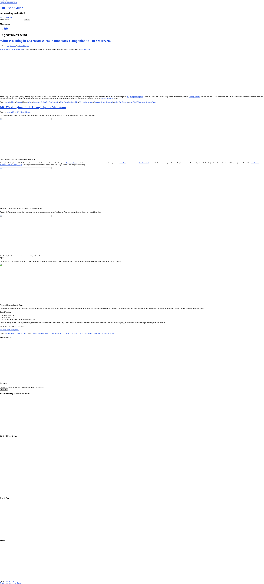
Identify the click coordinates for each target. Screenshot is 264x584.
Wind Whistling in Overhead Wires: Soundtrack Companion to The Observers (55, 41)
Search (2, 20)
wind (131, 102)
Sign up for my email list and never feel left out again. (17, 387)
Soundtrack (109, 102)
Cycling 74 (44, 102)
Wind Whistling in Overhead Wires (11, 49)
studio (116, 102)
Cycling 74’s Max (194, 97)
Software (19, 102)
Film (61, 102)
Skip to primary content (7, 1)
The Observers (85, 49)
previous (136, 97)
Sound (103, 102)
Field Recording (54, 102)
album (30, 102)
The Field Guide (11, 8)
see (128, 97)
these (131, 97)
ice (61, 333)
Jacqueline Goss (69, 102)
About (6, 30)
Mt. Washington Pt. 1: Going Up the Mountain (33, 107)
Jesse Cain (123, 163)
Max (76, 102)
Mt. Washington (84, 102)
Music (13, 102)
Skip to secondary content (8, 3)
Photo (24, 333)
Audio (8, 102)
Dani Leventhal (144, 163)
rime (91, 102)
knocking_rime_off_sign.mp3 (9, 330)
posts (141, 97)
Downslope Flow (107, 98)
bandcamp (36, 102)
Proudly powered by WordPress (10, 583)
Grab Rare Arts (10, 581)
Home (6, 28)
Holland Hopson (23, 46)
